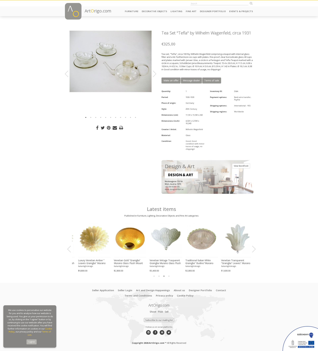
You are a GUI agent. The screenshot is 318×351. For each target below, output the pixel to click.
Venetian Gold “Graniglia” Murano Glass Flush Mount (123, 262)
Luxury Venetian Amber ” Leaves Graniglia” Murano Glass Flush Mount (87, 262)
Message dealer (191, 80)
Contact (221, 290)
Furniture (131, 11)
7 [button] (115, 117)
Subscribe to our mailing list (159, 320)
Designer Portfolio (213, 11)
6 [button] (110, 117)
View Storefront (241, 165)
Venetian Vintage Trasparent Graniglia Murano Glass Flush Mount (160, 262)
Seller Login (125, 290)
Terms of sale (211, 80)
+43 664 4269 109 (172, 186)
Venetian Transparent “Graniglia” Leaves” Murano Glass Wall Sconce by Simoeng (231, 262)
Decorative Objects (154, 11)
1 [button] (85, 117)
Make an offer (171, 80)
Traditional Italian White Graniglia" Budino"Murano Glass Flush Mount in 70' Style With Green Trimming (197, 262)
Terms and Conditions (138, 295)
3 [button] (95, 117)
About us (179, 290)
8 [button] (120, 117)
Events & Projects (241, 11)
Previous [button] (68, 74)
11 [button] (135, 117)
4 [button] (100, 117)
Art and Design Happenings (153, 290)
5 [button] (105, 117)
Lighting (177, 11)
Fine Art (191, 11)
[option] (111, 61)
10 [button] (130, 117)
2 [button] (90, 117)
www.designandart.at (174, 189)
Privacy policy (164, 295)
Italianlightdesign (81, 266)
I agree (31, 341)
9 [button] (125, 117)
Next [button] (152, 74)
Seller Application (103, 290)
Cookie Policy (185, 295)
